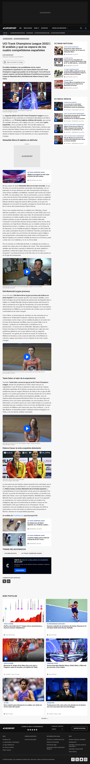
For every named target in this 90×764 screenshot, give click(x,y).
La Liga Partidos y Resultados (11, 742)
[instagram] (85, 759)
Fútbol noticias (7, 750)
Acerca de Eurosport (30, 739)
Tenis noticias (72, 751)
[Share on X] (4, 581)
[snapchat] (81, 759)
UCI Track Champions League (21, 38)
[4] (34, 730)
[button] (27, 271)
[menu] (81, 28)
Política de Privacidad (53, 742)
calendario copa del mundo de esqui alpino (77, 745)
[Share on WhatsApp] (8, 581)
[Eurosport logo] (9, 28)
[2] (30, 730)
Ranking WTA (72, 742)
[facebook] (73, 759)
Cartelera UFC (7, 739)
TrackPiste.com (18, 515)
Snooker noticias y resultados (77, 739)
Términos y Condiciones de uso (55, 739)
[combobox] (57, 729)
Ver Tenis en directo (8, 747)
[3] (32, 730)
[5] (37, 730)
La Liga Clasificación (8, 744)
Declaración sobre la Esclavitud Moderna (55, 748)
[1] (28, 730)
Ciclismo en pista (7, 38)
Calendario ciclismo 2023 (76, 749)
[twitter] (77, 759)
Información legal (51, 744)
